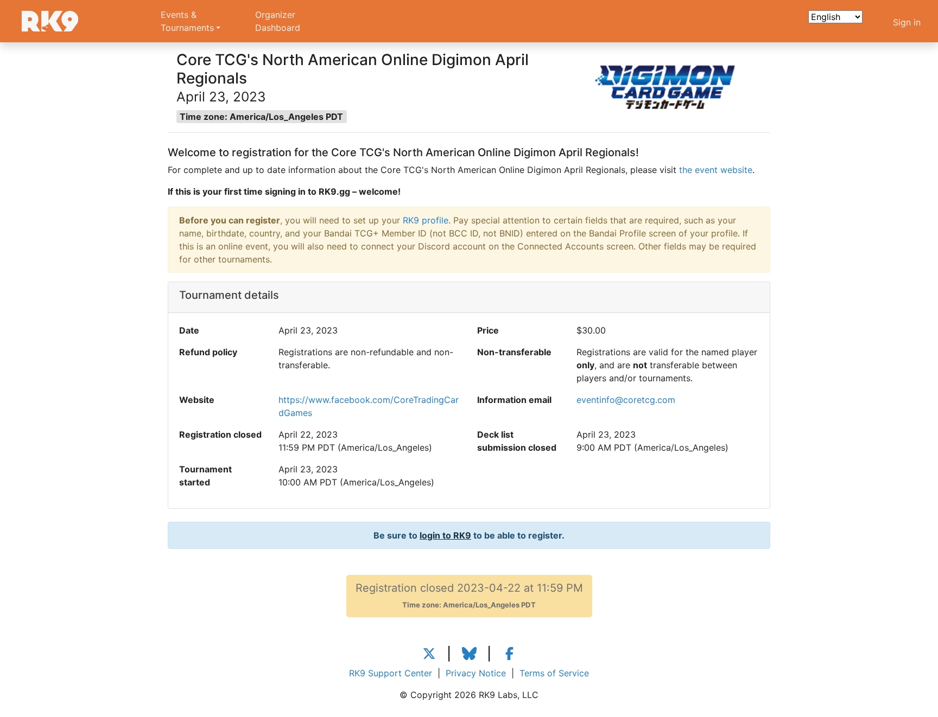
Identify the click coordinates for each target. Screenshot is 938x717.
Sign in (907, 22)
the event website (715, 169)
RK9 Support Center (390, 673)
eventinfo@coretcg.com (625, 399)
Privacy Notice (476, 673)
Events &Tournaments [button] (187, 21)
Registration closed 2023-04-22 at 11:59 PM (469, 595)
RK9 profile (425, 220)
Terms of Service (554, 673)
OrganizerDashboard (277, 21)
